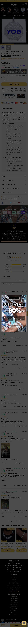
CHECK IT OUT (14, 326)
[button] (24, 623)
